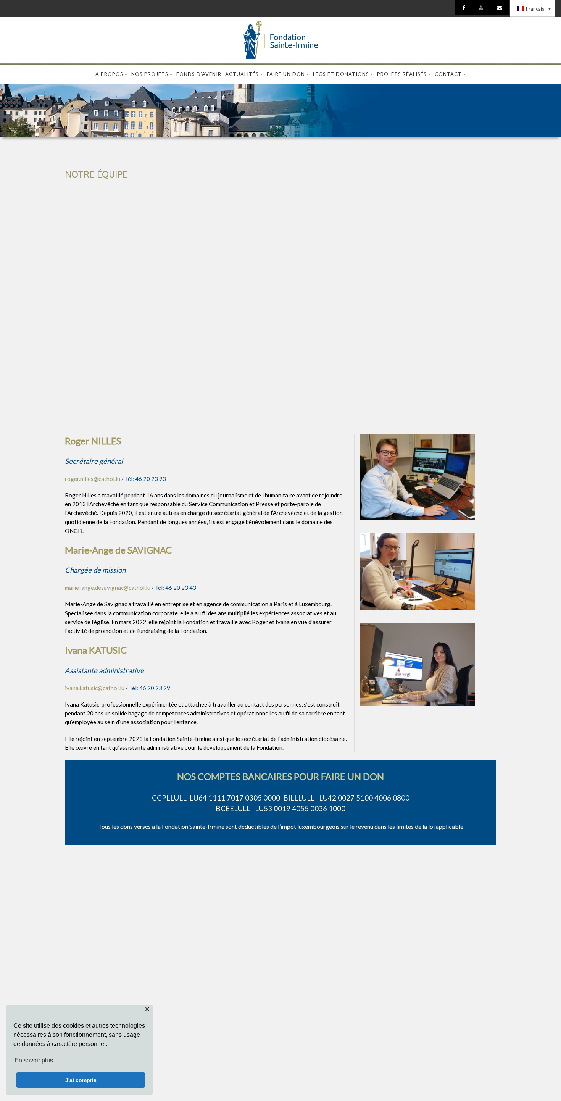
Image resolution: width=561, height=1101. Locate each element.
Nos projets (149, 74)
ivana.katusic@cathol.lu (94, 687)
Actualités (242, 74)
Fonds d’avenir (198, 74)
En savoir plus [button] (34, 1060)
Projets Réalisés (402, 74)
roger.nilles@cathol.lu (92, 478)
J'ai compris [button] (81, 1080)
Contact (448, 74)
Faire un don (286, 74)
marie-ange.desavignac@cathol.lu (107, 587)
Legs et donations (341, 74)
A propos (109, 74)
